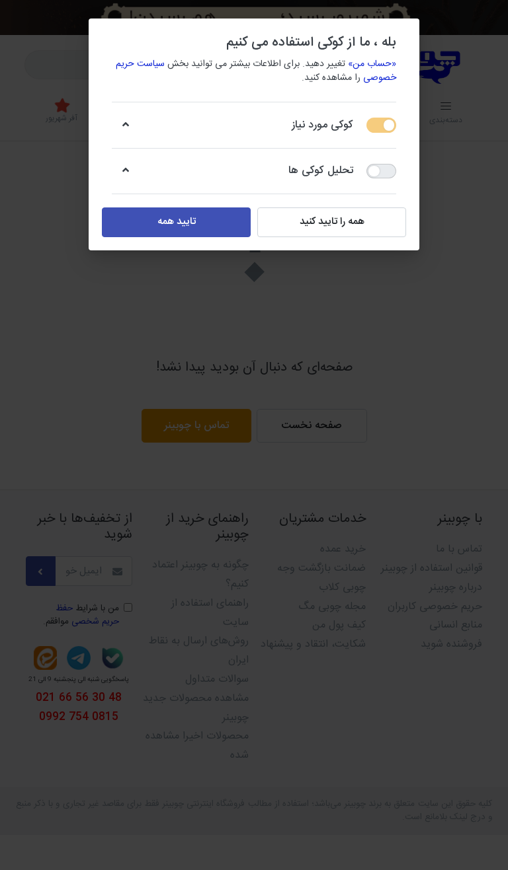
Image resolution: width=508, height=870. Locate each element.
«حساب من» (372, 64)
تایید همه (176, 221)
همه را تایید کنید (332, 221)
